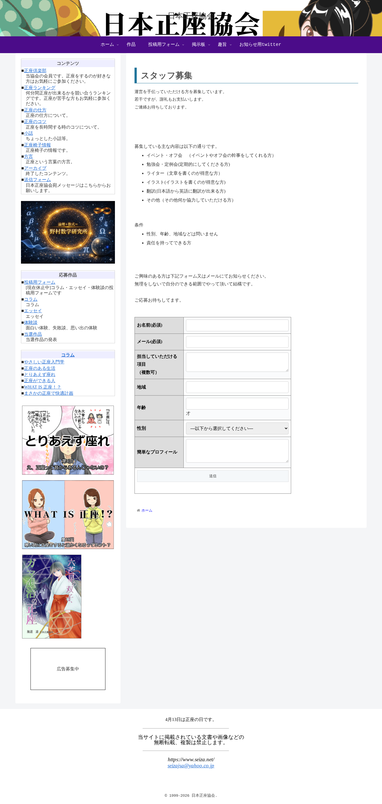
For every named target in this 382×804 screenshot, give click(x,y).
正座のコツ (35, 121)
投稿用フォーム (39, 282)
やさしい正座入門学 (44, 362)
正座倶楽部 (35, 70)
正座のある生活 (39, 368)
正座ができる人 (39, 380)
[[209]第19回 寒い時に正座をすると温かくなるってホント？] (68, 514)
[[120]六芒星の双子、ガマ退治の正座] (68, 596)
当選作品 (33, 334)
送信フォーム (37, 179)
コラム (30, 299)
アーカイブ (35, 168)
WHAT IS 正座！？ (42, 387)
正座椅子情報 (37, 145)
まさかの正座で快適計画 (48, 393)
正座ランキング (39, 87)
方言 (28, 156)
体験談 (30, 322)
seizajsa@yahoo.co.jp (191, 765)
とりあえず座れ (39, 374)
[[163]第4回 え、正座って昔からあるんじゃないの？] (68, 440)
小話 (28, 133)
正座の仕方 (35, 110)
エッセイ (33, 310)
